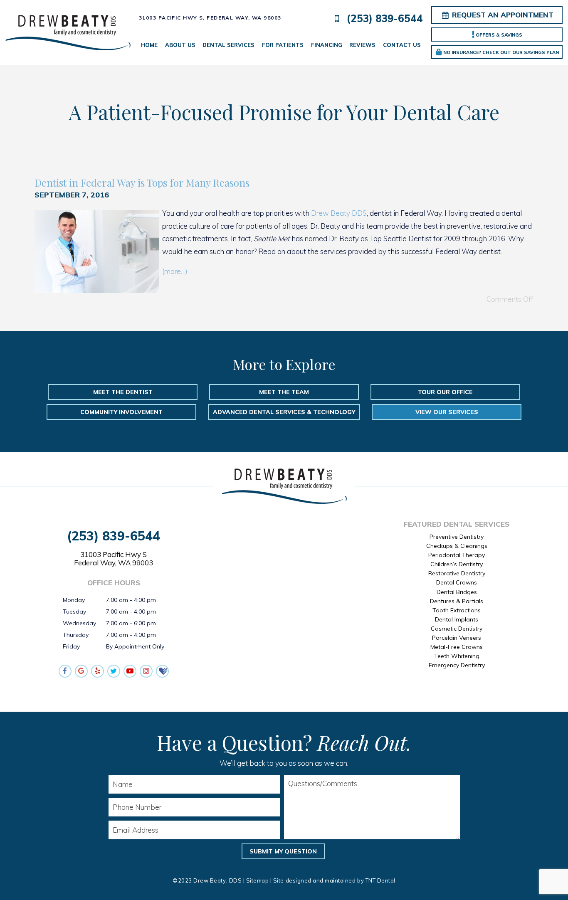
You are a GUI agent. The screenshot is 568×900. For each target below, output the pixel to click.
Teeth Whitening (456, 656)
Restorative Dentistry (456, 573)
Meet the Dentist (123, 392)
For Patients (283, 45)
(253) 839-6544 (383, 18)
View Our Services (446, 412)
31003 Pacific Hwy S (113, 558)
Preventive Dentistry (457, 536)
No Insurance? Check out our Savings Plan (500, 52)
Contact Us (402, 45)
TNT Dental (380, 880)
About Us (180, 45)
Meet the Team (284, 392)
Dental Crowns (456, 582)
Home (149, 45)
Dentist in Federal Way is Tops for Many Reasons (142, 182)
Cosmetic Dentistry (456, 628)
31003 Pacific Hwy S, (210, 18)
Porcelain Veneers (456, 637)
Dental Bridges (457, 592)
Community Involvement (121, 412)
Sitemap (257, 880)
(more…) (175, 271)
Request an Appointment (501, 14)
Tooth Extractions (456, 610)
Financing (326, 45)
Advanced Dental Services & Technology (284, 412)
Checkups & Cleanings (456, 546)
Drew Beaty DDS (339, 213)
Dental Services (228, 45)
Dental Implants (456, 619)
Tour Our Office (445, 392)
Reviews (362, 45)
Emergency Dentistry (457, 665)
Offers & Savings (498, 35)
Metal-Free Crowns (456, 647)
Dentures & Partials (456, 601)
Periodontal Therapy (456, 555)
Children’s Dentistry (456, 564)
